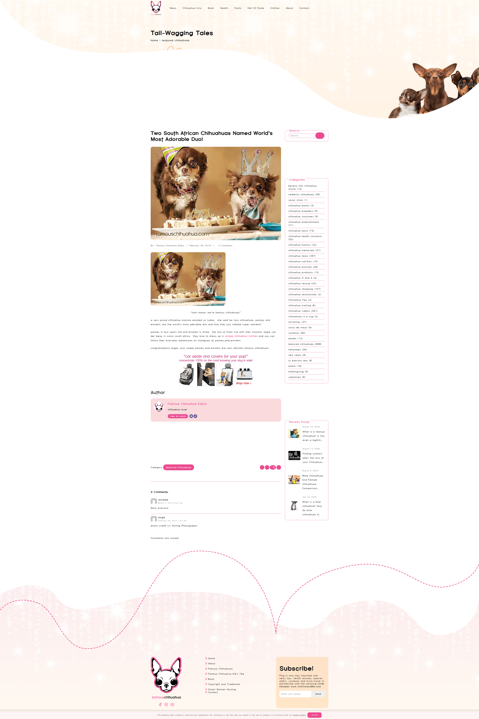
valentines (294, 377)
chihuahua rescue (299, 283)
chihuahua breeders (300, 211)
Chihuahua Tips (297, 300)
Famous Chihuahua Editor (170, 245)
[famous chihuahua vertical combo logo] (156, 8)
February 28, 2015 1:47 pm (172, 521)
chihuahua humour (299, 245)
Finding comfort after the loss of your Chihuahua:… (313, 457)
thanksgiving (296, 371)
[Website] (195, 416)
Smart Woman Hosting (222, 689)
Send (318, 694)
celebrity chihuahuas (301, 194)
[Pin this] (279, 467)
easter (292, 338)
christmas (294, 322)
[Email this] (262, 467)
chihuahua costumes (301, 216)
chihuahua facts (298, 231)
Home (211, 658)
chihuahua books (298, 205)
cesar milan (295, 200)
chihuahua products (300, 272)
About (211, 663)
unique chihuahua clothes (241, 336)
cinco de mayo (297, 327)
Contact (213, 692)
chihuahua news (298, 256)
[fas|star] (160, 704)
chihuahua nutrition (300, 261)
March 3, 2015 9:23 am (170, 503)
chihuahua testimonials (302, 294)
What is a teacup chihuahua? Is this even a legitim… (314, 436)
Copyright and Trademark (224, 684)
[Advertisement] (216, 443)
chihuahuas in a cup (300, 316)
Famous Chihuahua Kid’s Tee (226, 674)
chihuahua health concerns (305, 236)
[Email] (191, 416)
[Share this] (267, 467)
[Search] (319, 135)
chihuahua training (299, 305)
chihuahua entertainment (303, 222)
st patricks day (298, 360)
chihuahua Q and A (300, 278)
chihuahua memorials (301, 250)
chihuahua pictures (300, 267)
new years (294, 355)
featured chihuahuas (301, 344)
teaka (292, 366)
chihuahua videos (299, 311)
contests (293, 333)
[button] (243, 8)
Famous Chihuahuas (220, 669)
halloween (294, 349)
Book (211, 679)
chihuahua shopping (300, 289)
